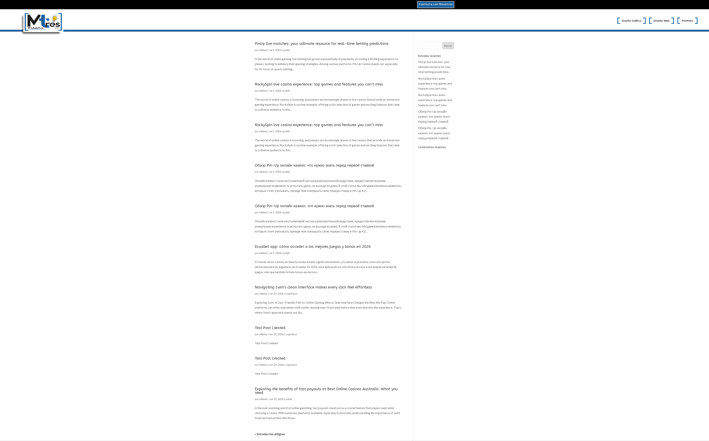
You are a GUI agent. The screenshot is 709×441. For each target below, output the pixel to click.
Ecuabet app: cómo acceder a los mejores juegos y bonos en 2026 (313, 247)
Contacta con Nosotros (436, 4)
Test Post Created (270, 328)
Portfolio (687, 20)
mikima (263, 50)
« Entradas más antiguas (270, 434)
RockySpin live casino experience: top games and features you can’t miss (319, 84)
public (286, 50)
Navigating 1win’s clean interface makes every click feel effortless (313, 287)
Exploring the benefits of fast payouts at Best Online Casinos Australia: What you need (326, 391)
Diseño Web (661, 20)
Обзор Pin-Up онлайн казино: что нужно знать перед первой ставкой (314, 165)
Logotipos (291, 293)
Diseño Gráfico (631, 20)
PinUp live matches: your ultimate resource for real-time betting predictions (321, 44)
